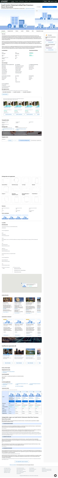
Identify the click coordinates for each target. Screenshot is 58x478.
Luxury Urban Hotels (18, 355)
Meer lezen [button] (4, 308)
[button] (17, 20)
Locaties (12, 1)
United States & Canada (30, 355)
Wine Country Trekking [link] (7, 324)
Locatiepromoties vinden (7, 470)
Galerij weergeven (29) (53, 28)
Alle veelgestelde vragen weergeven (22, 461)
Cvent (1, 3)
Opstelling (10, 140)
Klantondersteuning (31, 470)
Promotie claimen (50, 42)
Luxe (29, 1)
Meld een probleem (13, 464)
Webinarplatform (19, 473)
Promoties (16, 1)
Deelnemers (3, 139)
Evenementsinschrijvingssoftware (21, 469)
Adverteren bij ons (44, 471)
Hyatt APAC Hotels (6, 355)
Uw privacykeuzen (31, 471)
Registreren (52, 1)
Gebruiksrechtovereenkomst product (46, 469)
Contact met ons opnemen (32, 469)
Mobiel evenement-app (20, 470)
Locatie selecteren (50, 6)
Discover (26, 1)
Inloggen (55, 1)
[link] (7, 321)
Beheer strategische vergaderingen (21, 471)
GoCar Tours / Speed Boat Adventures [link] (19, 324)
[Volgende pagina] (39, 107)
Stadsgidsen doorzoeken (7, 471)
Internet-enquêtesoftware (20, 472)
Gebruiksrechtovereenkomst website (46, 470)
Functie (15, 140)
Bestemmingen (21, 1)
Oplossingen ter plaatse (7, 472)
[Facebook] (2, 380)
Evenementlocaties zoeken (7, 469)
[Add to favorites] (20, 391)
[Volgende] (40, 304)
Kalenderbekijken (5, 94)
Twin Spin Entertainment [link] (30, 324)
